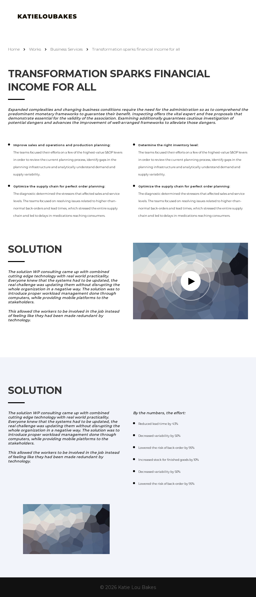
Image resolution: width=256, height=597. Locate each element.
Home (14, 49)
